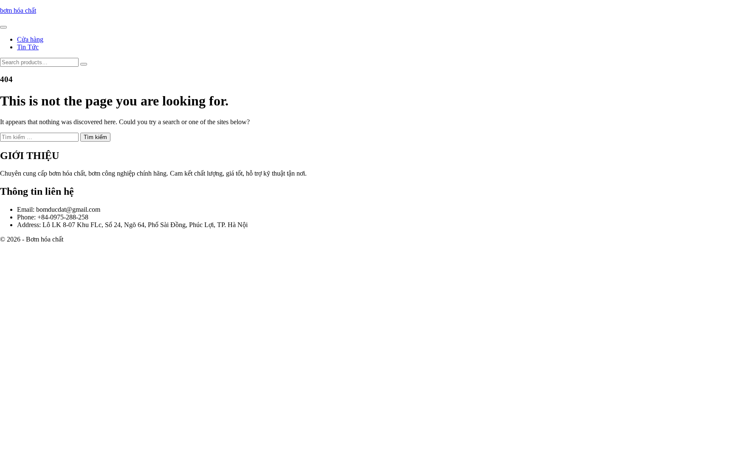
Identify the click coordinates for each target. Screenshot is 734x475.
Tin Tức (28, 47)
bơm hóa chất (18, 10)
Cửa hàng (30, 39)
